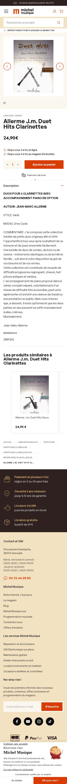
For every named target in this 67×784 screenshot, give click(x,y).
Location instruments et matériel (22, 665)
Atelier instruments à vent (18, 660)
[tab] (31, 179)
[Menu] (6, 11)
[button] (7, 402)
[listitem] (34, 402)
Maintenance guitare (15, 654)
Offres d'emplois (13, 627)
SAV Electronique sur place (18, 649)
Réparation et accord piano (19, 644)
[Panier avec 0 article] (61, 11)
